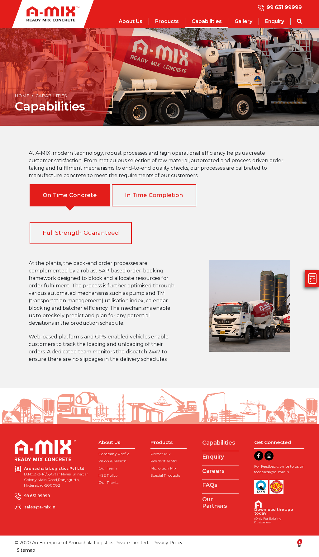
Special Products (165, 475)
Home (22, 95)
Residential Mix (163, 461)
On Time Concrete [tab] (70, 195)
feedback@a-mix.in (271, 472)
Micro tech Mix (163, 468)
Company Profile (113, 453)
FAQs (209, 485)
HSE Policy (108, 475)
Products (167, 21)
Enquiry (274, 21)
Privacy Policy (167, 542)
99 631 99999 (284, 7)
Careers (213, 471)
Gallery (243, 21)
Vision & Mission (112, 461)
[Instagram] (269, 455)
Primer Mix (160, 453)
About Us (130, 21)
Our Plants (108, 482)
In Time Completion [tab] (154, 195)
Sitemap (26, 550)
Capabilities (207, 21)
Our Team (107, 468)
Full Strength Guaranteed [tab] (81, 232)
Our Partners (214, 503)
